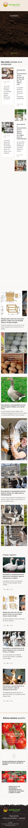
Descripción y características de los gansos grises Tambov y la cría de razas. (13, 406)
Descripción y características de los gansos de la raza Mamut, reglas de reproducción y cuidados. (13, 576)
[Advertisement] (14, 32)
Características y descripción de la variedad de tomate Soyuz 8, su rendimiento (14, 735)
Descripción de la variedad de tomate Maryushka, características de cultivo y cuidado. (17, 776)
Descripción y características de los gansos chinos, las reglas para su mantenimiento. (21, 132)
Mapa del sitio (14, 816)
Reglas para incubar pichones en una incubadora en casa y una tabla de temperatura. (14, 351)
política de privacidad (10, 818)
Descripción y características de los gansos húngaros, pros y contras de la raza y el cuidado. (13, 650)
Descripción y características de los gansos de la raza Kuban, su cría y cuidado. (14, 523)
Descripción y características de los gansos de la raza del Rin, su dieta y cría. (21, 77)
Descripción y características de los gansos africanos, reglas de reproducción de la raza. (13, 687)
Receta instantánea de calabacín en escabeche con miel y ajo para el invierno (13, 763)
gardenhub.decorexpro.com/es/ (14, 4)
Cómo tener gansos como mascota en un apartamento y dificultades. (14, 437)
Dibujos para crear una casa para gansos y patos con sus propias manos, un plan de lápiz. (12, 320)
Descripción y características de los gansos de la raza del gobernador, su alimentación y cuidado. (9, 124)
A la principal (14, 53)
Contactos (21, 818)
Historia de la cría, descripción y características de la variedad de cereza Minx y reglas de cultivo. (16, 789)
